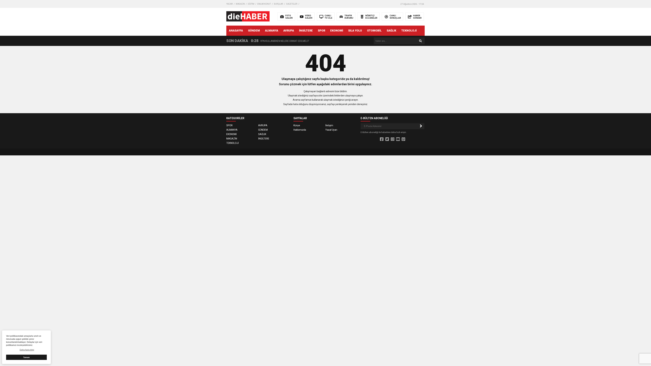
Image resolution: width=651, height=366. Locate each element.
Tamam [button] (26, 357)
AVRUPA (288, 30)
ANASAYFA (236, 30)
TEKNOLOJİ (409, 30)
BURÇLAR (278, 4)
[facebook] (381, 139)
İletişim (329, 125)
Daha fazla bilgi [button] (27, 350)
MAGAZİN (240, 4)
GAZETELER (291, 4)
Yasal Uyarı (331, 129)
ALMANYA (271, 30)
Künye (296, 125)
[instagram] (392, 139)
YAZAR (229, 4)
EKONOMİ (336, 30)
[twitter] (387, 139)
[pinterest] (403, 139)
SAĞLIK (391, 30)
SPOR (321, 30)
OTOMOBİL (374, 30)
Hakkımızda (299, 129)
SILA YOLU (355, 30)
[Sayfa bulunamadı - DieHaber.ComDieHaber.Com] (248, 16)
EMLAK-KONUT (264, 4)
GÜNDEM (254, 30)
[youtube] (398, 139)
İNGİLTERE (306, 30)
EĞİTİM (251, 4)
